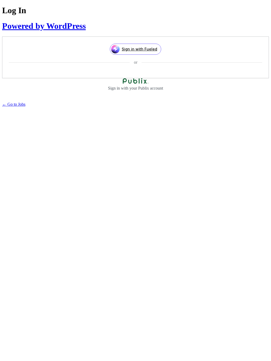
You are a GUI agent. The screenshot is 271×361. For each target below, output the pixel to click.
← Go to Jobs (13, 104)
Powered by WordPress (44, 26)
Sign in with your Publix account (135, 88)
